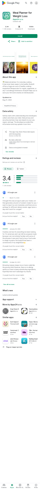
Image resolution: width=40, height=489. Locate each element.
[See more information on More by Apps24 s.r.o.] (36, 304)
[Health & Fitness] (10, 105)
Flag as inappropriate (12, 347)
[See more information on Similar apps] (36, 317)
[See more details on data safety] (10, 151)
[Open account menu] (36, 3)
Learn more (12, 142)
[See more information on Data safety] (36, 111)
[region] (20, 27)
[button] (22, 29)
